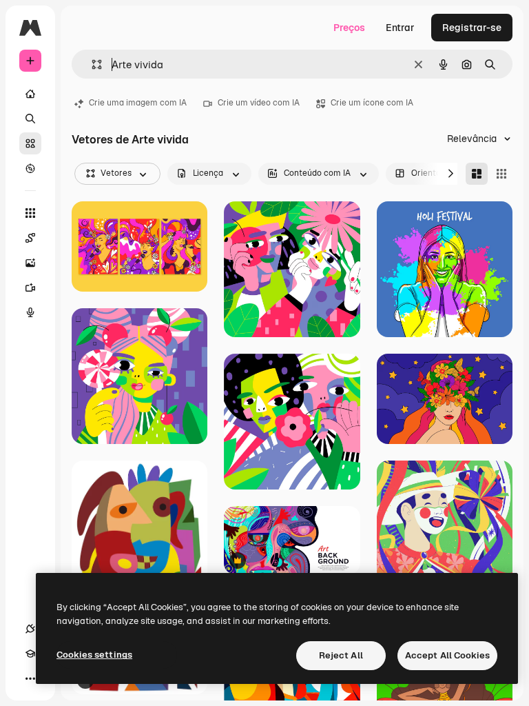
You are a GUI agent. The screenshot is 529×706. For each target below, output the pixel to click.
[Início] (30, 94)
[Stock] (30, 143)
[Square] (501, 174)
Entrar (400, 27)
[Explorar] (30, 168)
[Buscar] (30, 119)
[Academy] (30, 654)
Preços (349, 27)
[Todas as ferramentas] (30, 213)
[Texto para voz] (30, 312)
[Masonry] (477, 174)
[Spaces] (30, 238)
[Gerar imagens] (30, 263)
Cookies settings (94, 654)
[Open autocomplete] (91, 64)
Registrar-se (471, 27)
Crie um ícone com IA (372, 102)
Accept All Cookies (447, 655)
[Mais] (30, 678)
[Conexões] (30, 629)
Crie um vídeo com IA (259, 102)
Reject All (341, 655)
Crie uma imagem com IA (138, 102)
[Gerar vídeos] (30, 287)
